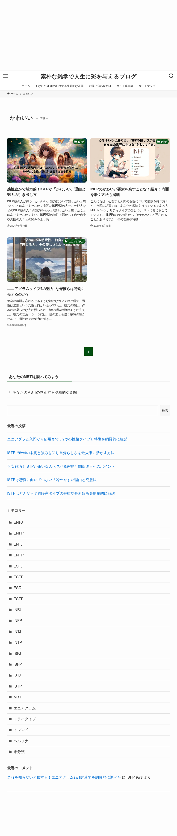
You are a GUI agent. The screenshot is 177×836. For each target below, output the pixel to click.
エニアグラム (25, 708)
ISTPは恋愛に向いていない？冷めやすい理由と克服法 (52, 479)
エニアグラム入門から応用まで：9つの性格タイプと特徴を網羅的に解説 (67, 439)
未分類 (19, 751)
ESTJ (18, 587)
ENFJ (18, 522)
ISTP (18, 686)
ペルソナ (21, 740)
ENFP (19, 533)
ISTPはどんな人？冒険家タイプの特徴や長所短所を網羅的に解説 (61, 493)
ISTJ (17, 675)
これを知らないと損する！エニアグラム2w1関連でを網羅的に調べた (64, 777)
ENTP (19, 555)
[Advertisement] (88, 38)
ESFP (19, 576)
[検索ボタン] (171, 76)
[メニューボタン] (5, 76)
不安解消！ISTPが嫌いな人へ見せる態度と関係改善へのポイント (61, 466)
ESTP (19, 598)
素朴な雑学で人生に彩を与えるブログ (89, 76)
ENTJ (18, 544)
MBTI (18, 697)
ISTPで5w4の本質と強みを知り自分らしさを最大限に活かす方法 (61, 452)
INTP (18, 642)
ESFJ (18, 566)
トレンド (21, 729)
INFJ (17, 609)
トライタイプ (25, 718)
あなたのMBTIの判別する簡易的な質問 (45, 392)
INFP (18, 620)
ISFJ (17, 653)
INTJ (17, 631)
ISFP (18, 664)
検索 (165, 410)
